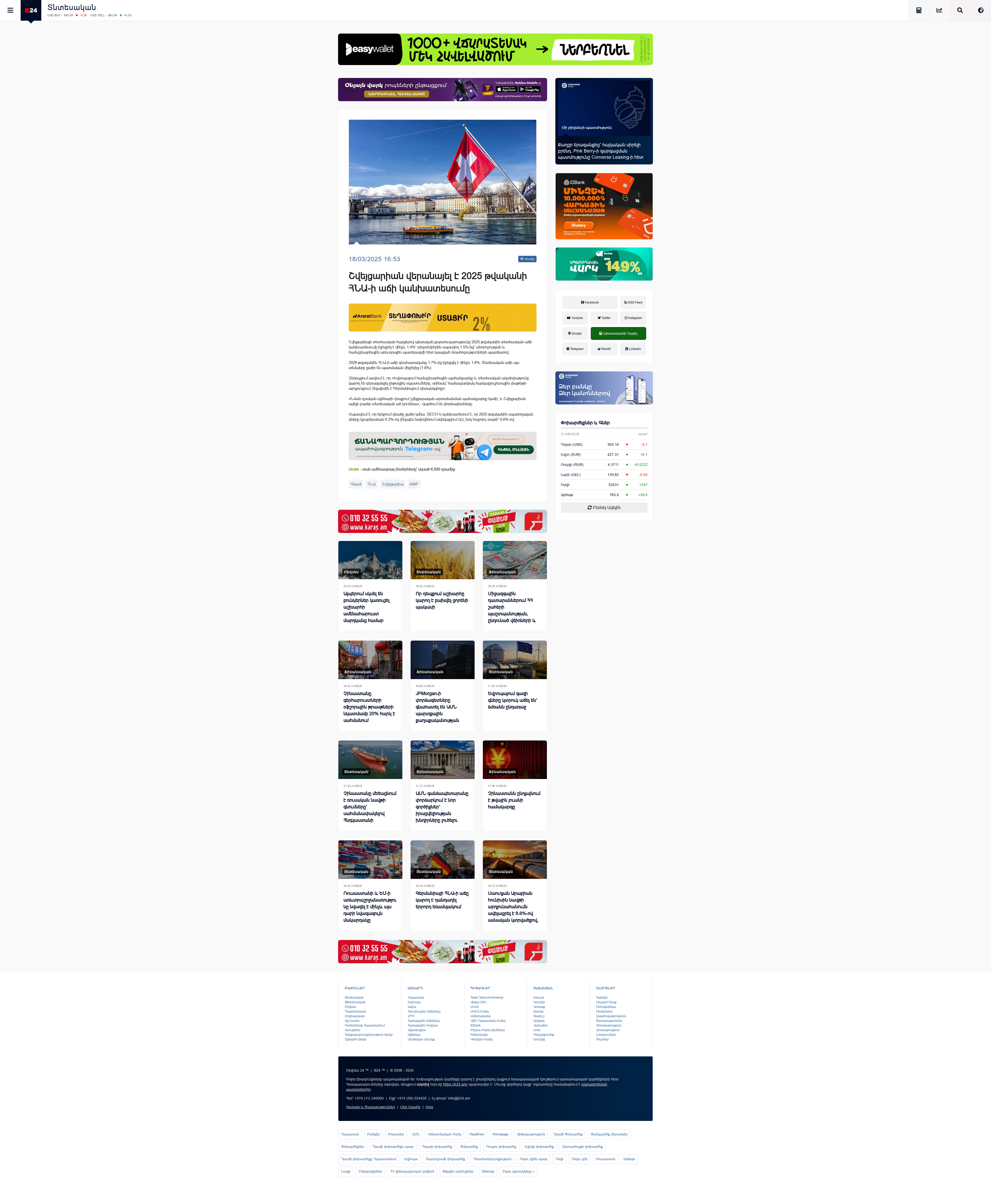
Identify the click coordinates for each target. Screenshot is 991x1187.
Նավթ (345, 1171)
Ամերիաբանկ (480, 1016)
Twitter (606, 318)
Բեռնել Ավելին (606, 507)
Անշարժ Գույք (606, 1002)
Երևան (538, 997)
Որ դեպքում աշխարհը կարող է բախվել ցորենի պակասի (442, 600)
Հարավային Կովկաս (423, 1025)
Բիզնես (351, 572)
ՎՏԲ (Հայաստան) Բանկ (488, 1021)
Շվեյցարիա (393, 484)
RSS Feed (634, 302)
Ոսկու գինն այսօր (533, 1159)
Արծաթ (629, 1159)
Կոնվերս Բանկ (481, 1039)
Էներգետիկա (606, 1007)
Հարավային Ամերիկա (424, 1021)
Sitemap (488, 1171)
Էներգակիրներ (370, 1171)
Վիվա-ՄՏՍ (478, 1002)
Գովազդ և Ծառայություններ (370, 1107)
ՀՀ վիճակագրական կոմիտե (412, 1171)
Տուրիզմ (602, 1039)
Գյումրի (539, 1002)
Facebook (591, 302)
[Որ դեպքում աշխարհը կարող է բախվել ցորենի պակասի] (443, 560)
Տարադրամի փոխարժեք (445, 1159)
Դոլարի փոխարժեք (437, 1147)
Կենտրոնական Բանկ (444, 1134)
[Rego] (443, 446)
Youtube (577, 318)
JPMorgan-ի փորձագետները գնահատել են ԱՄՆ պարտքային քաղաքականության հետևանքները (437, 710)
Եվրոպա (414, 1002)
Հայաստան (416, 997)
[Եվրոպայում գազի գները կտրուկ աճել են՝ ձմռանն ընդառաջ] (515, 660)
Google (576, 333)
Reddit (606, 349)
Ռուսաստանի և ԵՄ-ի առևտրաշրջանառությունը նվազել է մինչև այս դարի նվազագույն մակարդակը (369, 907)
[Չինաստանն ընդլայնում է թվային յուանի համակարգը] (515, 759)
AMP (414, 484)
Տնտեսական (71, 7)
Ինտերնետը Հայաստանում (365, 1025)
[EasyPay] (495, 49)
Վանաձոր (540, 1025)
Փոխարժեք (469, 1147)
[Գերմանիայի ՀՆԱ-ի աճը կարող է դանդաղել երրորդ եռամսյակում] (443, 859)
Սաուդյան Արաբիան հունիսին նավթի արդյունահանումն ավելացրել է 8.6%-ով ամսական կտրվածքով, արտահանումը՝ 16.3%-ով (513, 913)
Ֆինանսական (502, 572)
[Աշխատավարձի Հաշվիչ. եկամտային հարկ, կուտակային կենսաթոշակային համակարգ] (918, 11)
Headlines (476, 1134)
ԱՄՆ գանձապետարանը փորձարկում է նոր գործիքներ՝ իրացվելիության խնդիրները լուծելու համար (442, 810)
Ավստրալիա (417, 1030)
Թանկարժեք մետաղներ (609, 1134)
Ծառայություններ (609, 1021)
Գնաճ (356, 484)
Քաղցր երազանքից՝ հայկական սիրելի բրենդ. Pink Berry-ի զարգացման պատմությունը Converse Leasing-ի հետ (600, 151)
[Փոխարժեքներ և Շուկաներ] (939, 11)
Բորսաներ (396, 1134)
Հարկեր (602, 997)
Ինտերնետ (604, 1011)
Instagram (634, 318)
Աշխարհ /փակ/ (355, 1039)
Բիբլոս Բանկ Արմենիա (487, 1030)
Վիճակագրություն (531, 1134)
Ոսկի (565, 485)
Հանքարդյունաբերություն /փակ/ (369, 1035)
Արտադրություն (608, 1030)
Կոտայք (539, 1007)
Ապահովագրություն (611, 1016)
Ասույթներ (352, 1030)
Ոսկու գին (579, 1159)
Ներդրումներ (606, 1035)
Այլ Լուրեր (352, 1021)
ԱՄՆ (416, 1134)
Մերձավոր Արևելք (421, 1039)
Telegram (577, 349)
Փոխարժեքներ (352, 1147)
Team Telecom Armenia (486, 997)
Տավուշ (538, 1016)
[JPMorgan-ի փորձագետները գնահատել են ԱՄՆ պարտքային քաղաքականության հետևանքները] (443, 660)
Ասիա (412, 1007)
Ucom (474, 1007)
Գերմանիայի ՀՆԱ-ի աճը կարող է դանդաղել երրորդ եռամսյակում (442, 900)
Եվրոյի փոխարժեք (539, 1147)
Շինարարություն (608, 1025)
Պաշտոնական (355, 1011)
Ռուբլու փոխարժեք (501, 1147)
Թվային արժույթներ (458, 1171)
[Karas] (442, 521)
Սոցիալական (355, 1016)
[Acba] (604, 264)
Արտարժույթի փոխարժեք (582, 1147)
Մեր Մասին (410, 1107)
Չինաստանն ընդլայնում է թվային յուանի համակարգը (514, 800)
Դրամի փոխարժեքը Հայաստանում (368, 1159)
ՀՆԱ (371, 484)
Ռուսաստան (605, 1159)
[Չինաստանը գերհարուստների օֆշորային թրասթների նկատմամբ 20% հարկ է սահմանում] (370, 660)
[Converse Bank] (604, 387)
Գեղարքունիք (543, 1035)
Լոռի (536, 1030)
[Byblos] (442, 89)
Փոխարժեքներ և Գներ (585, 422)
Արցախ (539, 1021)
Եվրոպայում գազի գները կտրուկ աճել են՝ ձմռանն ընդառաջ (512, 700)
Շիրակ (538, 1011)
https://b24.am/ (455, 1084)
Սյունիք (539, 1039)
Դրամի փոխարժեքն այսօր (393, 1147)
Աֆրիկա (414, 1035)
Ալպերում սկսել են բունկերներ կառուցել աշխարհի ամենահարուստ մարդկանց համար (366, 607)
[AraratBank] (443, 318)
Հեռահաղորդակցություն (492, 1159)
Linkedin (634, 349)
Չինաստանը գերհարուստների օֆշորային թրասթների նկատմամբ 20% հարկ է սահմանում (369, 707)
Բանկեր (373, 1134)
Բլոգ (429, 1107)
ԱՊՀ (411, 1016)
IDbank (475, 1025)
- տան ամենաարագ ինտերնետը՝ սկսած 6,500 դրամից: (402, 469)
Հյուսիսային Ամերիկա (424, 1011)
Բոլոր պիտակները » (518, 1171)
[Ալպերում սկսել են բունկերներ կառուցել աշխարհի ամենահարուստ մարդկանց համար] (370, 560)
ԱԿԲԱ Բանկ (479, 1011)
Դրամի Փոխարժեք (567, 1134)
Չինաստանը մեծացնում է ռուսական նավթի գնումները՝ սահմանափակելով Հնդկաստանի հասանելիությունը (369, 810)
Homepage (500, 1134)
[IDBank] (604, 206)
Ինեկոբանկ (479, 1035)
